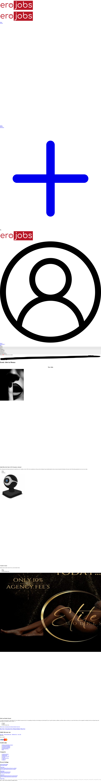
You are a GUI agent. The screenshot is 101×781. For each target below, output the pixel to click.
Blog (3, 749)
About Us (3, 759)
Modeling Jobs (4, 755)
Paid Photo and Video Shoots (5, 772)
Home (1, 22)
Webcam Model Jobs (5, 756)
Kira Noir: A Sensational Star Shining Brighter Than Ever (12, 728)
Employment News (5, 748)
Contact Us (4, 758)
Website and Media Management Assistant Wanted (8, 776)
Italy (1, 345)
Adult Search (2, 344)
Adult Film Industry (5, 754)
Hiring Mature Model (3, 765)
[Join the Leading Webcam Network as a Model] (8, 768)
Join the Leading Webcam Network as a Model (8, 769)
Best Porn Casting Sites (6, 747)
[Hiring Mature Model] (4, 764)
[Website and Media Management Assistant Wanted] (9, 775)
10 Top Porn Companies (6, 746)
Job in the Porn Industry (6, 745)
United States (2, 767)
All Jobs (1, 23)
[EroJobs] (17, 10)
